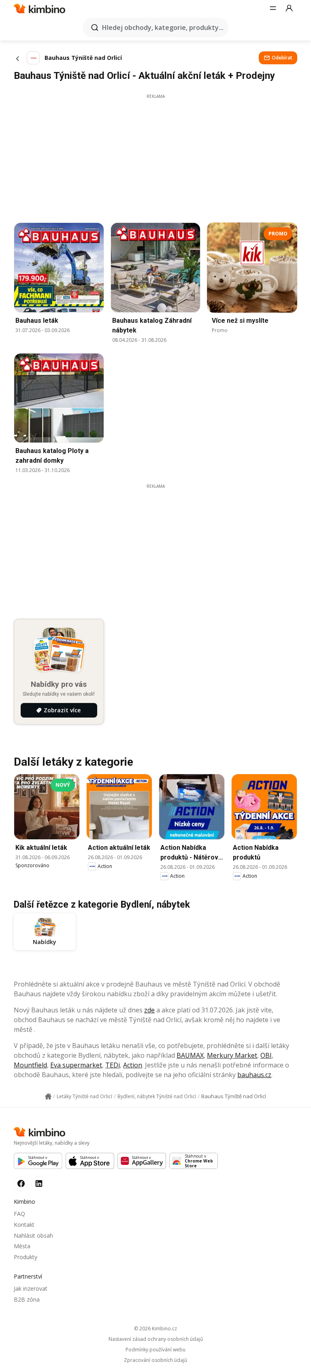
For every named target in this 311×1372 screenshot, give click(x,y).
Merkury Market (232, 1055)
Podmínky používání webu (155, 1350)
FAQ (19, 1213)
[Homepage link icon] (48, 1096)
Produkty (25, 1257)
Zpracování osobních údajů (155, 1360)
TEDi (112, 1065)
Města (22, 1246)
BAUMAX (190, 1055)
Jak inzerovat (30, 1288)
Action (132, 1065)
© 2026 (155, 1328)
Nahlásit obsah (33, 1235)
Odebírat (282, 57)
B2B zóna (27, 1299)
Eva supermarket (76, 1065)
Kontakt (24, 1224)
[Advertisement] (155, 156)
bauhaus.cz (254, 1074)
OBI (266, 1055)
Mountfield (30, 1065)
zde (149, 1010)
